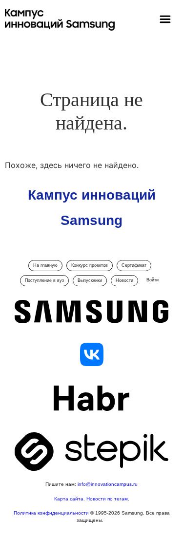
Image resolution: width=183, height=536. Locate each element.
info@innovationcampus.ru (108, 484)
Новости (124, 280)
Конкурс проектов (89, 265)
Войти (152, 279)
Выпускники (90, 280)
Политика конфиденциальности (52, 513)
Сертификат (134, 265)
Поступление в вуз (44, 280)
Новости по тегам (107, 498)
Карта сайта (68, 498)
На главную (45, 265)
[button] (165, 20)
